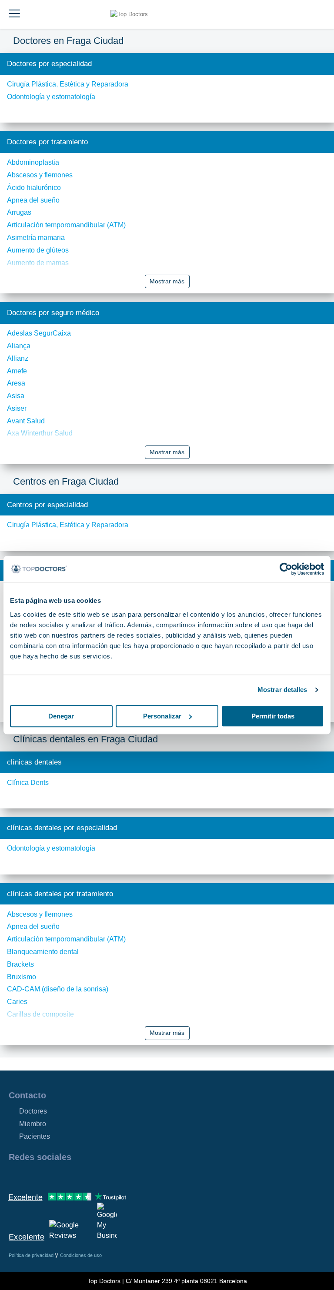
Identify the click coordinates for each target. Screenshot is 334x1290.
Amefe (17, 371)
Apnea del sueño (33, 200)
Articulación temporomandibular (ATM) (66, 225)
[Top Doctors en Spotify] (110, 1176)
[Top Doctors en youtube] (77, 1176)
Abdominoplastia (33, 162)
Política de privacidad (32, 1255)
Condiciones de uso (81, 1255)
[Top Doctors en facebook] (15, 1176)
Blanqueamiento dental (43, 951)
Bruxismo (21, 977)
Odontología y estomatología (51, 96)
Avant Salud (26, 421)
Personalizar (162, 716)
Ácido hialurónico (34, 187)
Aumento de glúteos (38, 250)
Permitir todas (272, 716)
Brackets (20, 964)
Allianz (17, 358)
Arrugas (19, 212)
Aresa (16, 383)
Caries (17, 1001)
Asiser (17, 408)
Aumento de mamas (38, 262)
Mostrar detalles (282, 689)
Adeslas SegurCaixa (39, 333)
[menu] (14, 14)
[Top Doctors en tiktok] (93, 1176)
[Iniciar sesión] (317, 14)
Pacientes (34, 1136)
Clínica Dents (28, 782)
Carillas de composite (40, 1014)
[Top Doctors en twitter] (62, 1176)
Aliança (18, 345)
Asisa (15, 395)
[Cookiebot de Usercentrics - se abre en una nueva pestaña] (286, 568)
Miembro (32, 1123)
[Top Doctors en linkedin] (46, 1176)
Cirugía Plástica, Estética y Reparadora (67, 84)
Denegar (61, 716)
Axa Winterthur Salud (40, 433)
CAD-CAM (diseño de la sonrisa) (57, 989)
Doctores (33, 1111)
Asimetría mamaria (36, 237)
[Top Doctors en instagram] (30, 1176)
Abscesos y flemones (40, 175)
